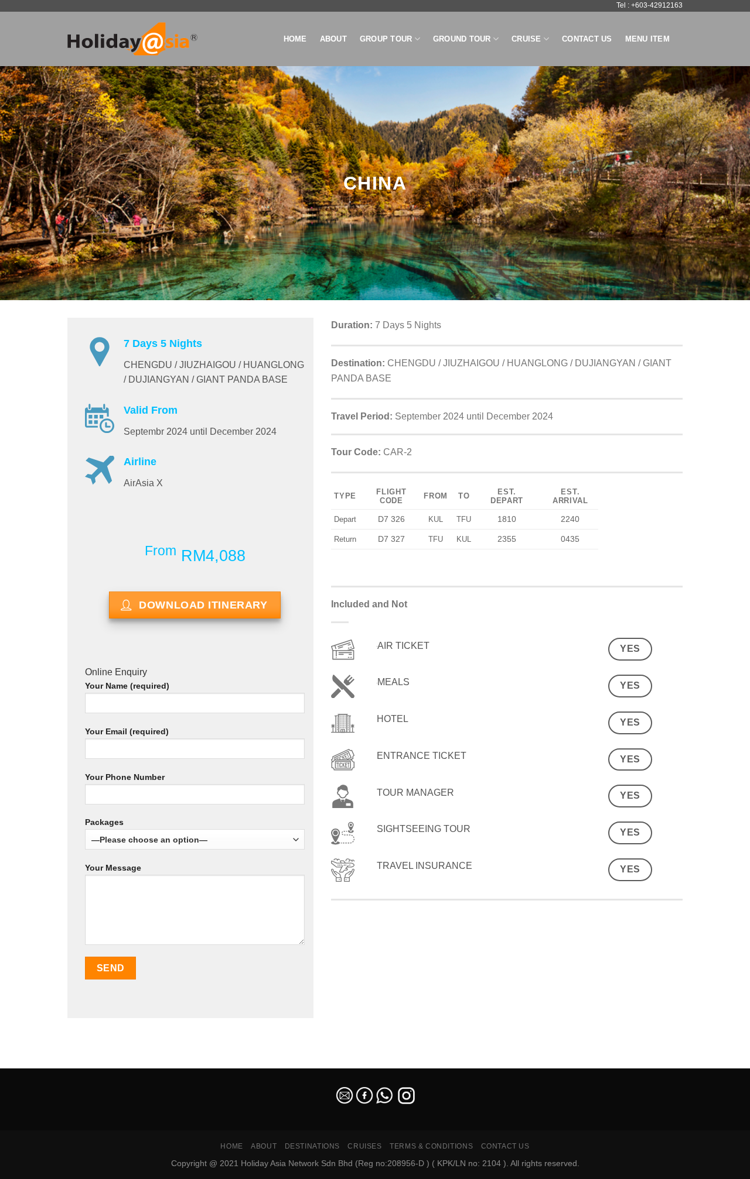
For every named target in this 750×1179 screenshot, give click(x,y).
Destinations (312, 1146)
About (333, 39)
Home (295, 39)
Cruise (526, 39)
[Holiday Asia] (132, 39)
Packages (104, 822)
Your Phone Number (125, 777)
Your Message (113, 867)
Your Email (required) (127, 731)
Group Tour (386, 39)
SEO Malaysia (24, 1061)
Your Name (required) (127, 685)
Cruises (364, 1146)
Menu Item (647, 39)
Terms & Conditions (431, 1146)
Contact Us (587, 39)
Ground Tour (462, 39)
